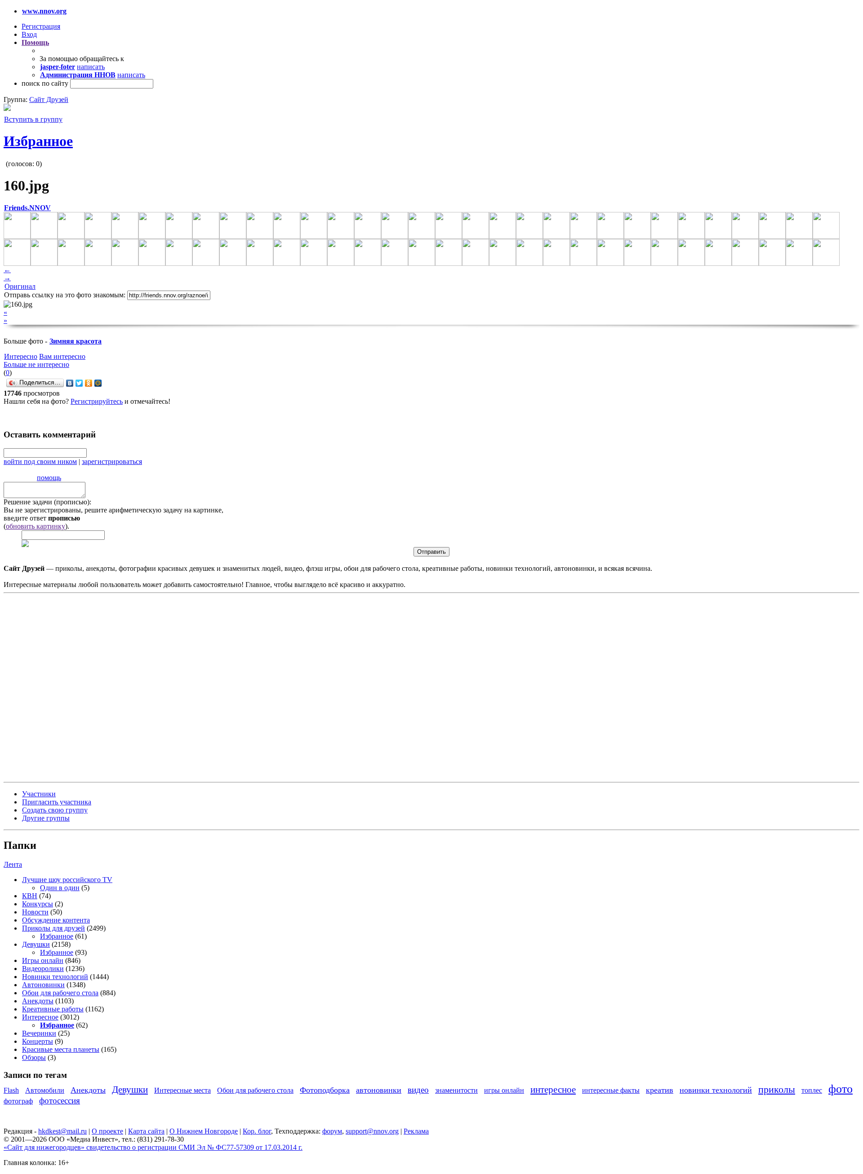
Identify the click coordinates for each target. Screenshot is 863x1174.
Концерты (37, 1041)
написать (91, 67)
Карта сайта (146, 1131)
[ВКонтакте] (70, 383)
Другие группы (46, 818)
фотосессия (59, 1100)
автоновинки (378, 1090)
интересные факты (611, 1090)
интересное (553, 1089)
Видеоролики (43, 968)
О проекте (107, 1131)
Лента (13, 864)
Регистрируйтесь (97, 401)
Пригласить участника (56, 802)
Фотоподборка (325, 1090)
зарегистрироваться (112, 461)
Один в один (60, 888)
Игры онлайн (42, 960)
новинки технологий (716, 1090)
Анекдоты (37, 1001)
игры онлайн (504, 1090)
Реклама (416, 1131)
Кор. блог (257, 1131)
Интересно (20, 356)
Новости (35, 912)
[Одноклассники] (88, 383)
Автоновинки (43, 985)
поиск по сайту (45, 83)
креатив (659, 1090)
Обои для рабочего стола (60, 993)
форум (332, 1131)
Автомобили (44, 1090)
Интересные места (182, 1090)
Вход (29, 34)
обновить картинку (35, 526)
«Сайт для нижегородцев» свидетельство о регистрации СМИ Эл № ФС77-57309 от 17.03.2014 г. (153, 1147)
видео (418, 1090)
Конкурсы (37, 904)
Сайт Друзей (48, 99)
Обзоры (34, 1057)
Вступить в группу (33, 119)
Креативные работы (53, 1009)
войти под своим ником (40, 461)
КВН (29, 896)
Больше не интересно (36, 364)
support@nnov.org (372, 1131)
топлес (811, 1090)
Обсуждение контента (56, 920)
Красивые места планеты (60, 1049)
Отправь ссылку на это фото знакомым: (64, 295)
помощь (49, 477)
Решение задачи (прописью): (47, 502)
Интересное (40, 1017)
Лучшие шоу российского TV (67, 879)
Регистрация (41, 26)
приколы (776, 1089)
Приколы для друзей (53, 928)
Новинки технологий (55, 976)
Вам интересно (62, 356)
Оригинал (20, 286)
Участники (39, 794)
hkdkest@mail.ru (62, 1131)
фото (840, 1088)
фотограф (18, 1101)
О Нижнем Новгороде (203, 1131)
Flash (11, 1090)
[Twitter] (79, 383)
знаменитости (456, 1090)
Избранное (38, 141)
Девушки (36, 944)
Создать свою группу (55, 810)
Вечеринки (39, 1033)
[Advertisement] (57, 687)
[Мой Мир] (98, 383)
